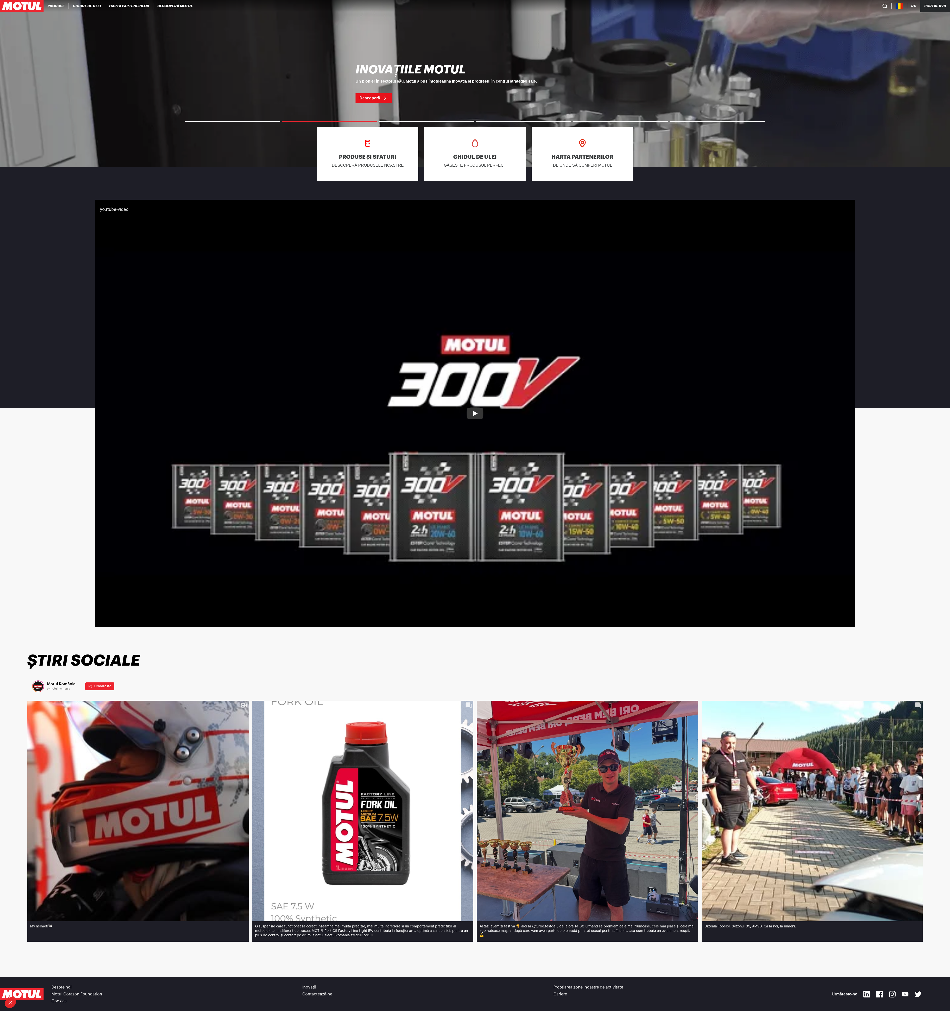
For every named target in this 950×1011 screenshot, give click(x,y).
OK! (83, 986)
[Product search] (885, 5)
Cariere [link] (560, 994)
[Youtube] (905, 994)
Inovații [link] (309, 987)
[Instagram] (892, 994)
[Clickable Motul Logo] (22, 6)
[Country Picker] (899, 6)
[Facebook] (879, 994)
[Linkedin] (866, 994)
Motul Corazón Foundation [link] (76, 994)
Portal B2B (935, 6)
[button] (10, 1003)
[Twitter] (918, 994)
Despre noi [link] (61, 987)
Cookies (59, 1001)
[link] (475, 83)
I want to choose (31, 986)
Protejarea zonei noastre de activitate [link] (588, 987)
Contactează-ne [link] (317, 994)
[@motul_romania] (38, 686)
